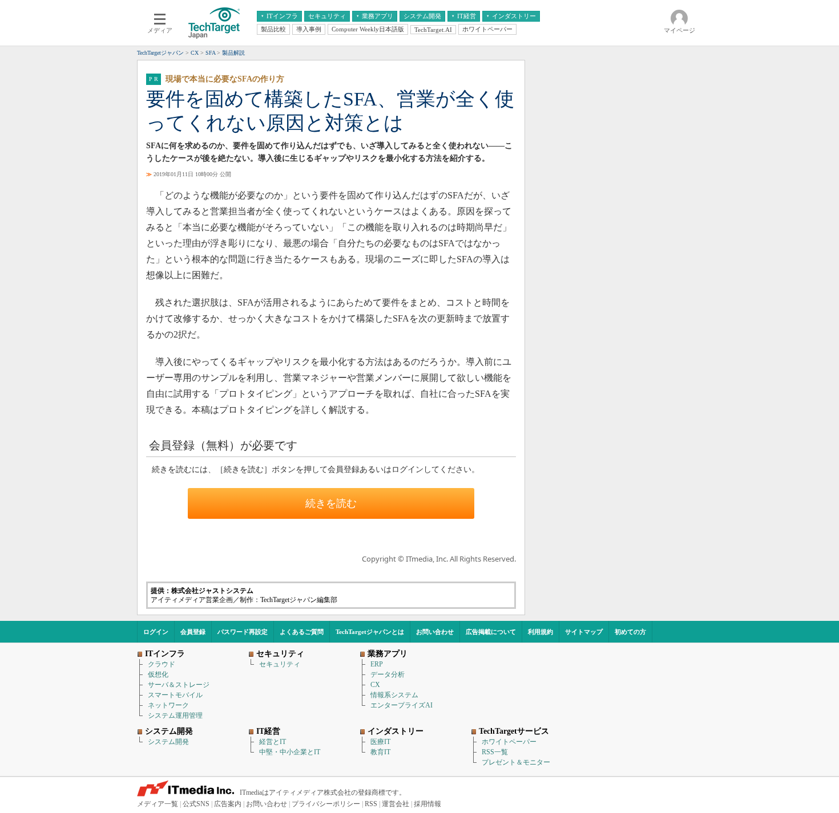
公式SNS (196, 804)
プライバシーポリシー (326, 804)
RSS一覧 (495, 752)
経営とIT (272, 742)
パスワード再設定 (242, 631)
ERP (376, 664)
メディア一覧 (157, 804)
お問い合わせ (435, 631)
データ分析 (387, 674)
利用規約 (540, 631)
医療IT (380, 742)
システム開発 (168, 742)
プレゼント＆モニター (516, 762)
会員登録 (192, 631)
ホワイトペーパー (509, 742)
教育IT (380, 752)
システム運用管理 (175, 715)
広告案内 (227, 804)
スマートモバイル (175, 695)
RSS (371, 804)
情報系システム (394, 695)
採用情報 (427, 804)
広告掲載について (491, 631)
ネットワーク (168, 705)
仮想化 (158, 674)
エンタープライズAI (401, 705)
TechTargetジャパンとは (370, 631)
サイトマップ (584, 631)
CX (375, 685)
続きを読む (331, 503)
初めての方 (630, 631)
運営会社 (395, 804)
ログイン (155, 631)
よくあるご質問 (302, 631)
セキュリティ (279, 664)
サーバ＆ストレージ (178, 685)
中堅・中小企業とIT (289, 752)
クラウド (161, 664)
